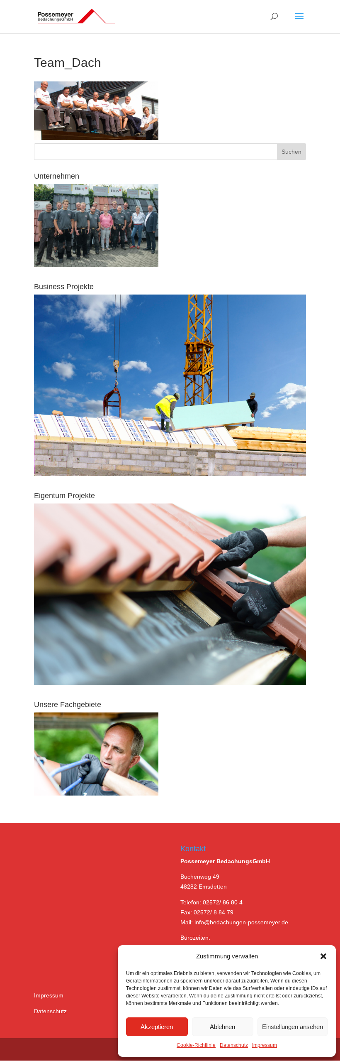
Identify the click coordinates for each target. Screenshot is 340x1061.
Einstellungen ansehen (292, 1026)
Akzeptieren (157, 1026)
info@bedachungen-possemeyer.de (241, 922)
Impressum (264, 1045)
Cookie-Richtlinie (196, 1045)
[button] (323, 956)
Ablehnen (222, 1026)
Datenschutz (234, 1045)
